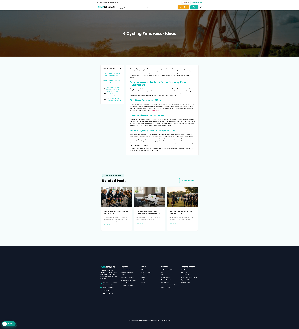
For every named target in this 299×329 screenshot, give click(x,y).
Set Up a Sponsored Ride (111, 78)
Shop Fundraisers (137, 7)
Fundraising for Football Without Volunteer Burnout (114, 99)
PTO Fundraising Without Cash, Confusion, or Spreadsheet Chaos (113, 94)
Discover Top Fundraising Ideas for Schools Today (113, 88)
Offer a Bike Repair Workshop (112, 80)
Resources (157, 7)
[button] (120, 68)
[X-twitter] (107, 293)
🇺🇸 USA (185, 2)
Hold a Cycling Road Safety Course (112, 84)
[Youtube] (112, 293)
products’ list (155, 110)
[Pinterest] (104, 293)
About (166, 7)
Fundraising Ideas (124, 7)
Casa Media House (165, 320)
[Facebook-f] (101, 293)
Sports (148, 7)
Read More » (107, 225)
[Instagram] (109, 293)
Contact (121, 9)
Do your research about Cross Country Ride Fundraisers (112, 74)
